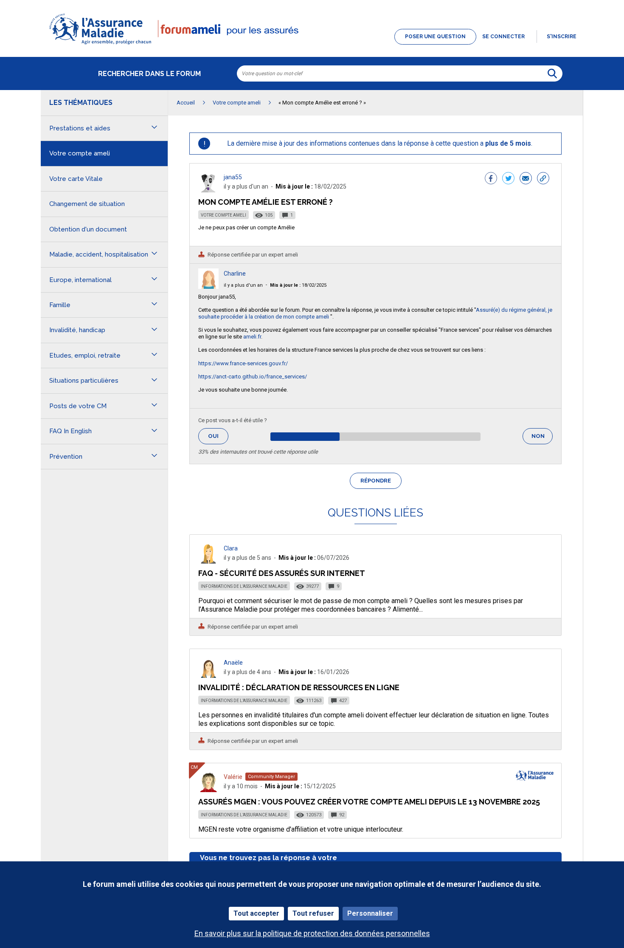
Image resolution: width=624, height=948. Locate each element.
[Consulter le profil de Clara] (208, 561)
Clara (231, 548)
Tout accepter (256, 913)
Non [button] (542, 438)
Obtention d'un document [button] (88, 229)
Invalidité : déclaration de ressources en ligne (298, 687)
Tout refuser (313, 913)
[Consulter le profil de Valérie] (208, 790)
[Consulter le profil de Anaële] (208, 676)
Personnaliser (370, 913)
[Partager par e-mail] (526, 179)
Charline (235, 273)
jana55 (233, 177)
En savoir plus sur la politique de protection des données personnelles (312, 933)
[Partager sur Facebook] (491, 179)
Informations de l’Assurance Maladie (244, 586)
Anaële (233, 662)
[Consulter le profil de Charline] (208, 286)
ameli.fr (252, 336)
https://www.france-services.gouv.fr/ (243, 363)
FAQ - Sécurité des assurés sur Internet (281, 573)
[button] (312, 45)
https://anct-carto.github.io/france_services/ (252, 376)
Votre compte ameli (223, 215)
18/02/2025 (298, 285)
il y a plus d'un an (243, 285)
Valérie (233, 776)
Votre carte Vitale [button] (76, 179)
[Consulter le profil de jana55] (208, 190)
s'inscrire (561, 37)
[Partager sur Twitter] (508, 179)
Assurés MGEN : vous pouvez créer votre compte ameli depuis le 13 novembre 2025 (369, 801)
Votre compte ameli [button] (79, 153)
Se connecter (503, 37)
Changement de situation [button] (87, 204)
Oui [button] (218, 436)
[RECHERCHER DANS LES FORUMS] (552, 73)
